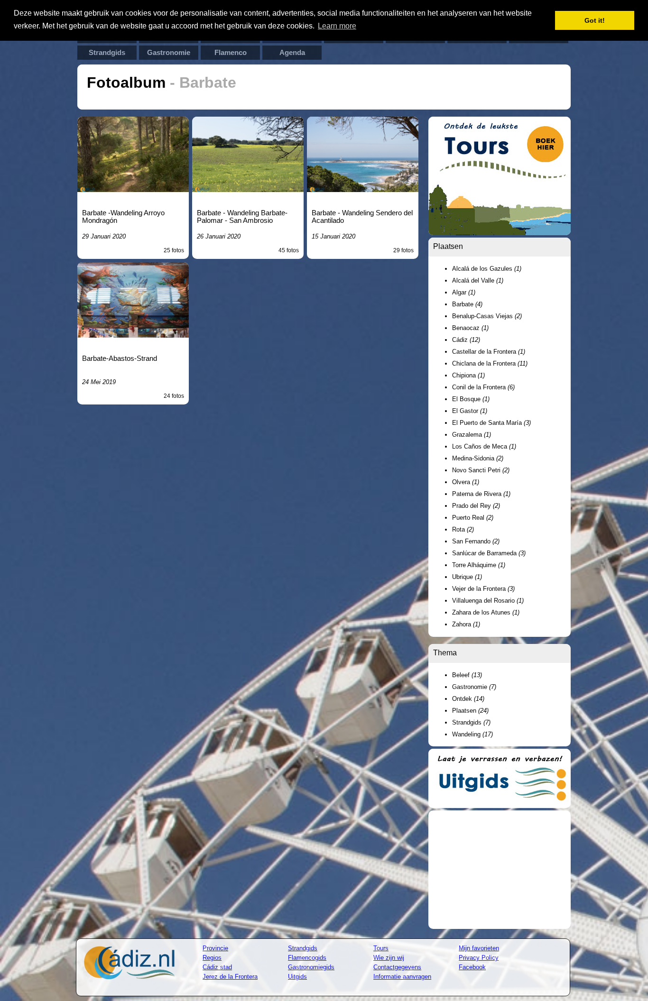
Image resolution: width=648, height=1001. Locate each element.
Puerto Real (472, 517)
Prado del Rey (476, 505)
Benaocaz (470, 327)
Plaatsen (470, 710)
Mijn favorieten (479, 948)
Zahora (466, 624)
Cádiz (466, 339)
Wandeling (472, 734)
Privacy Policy (479, 957)
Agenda (292, 52)
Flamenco (230, 52)
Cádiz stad (217, 967)
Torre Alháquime (478, 565)
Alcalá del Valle (477, 280)
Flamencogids (307, 957)
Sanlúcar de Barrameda (489, 553)
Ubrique (467, 576)
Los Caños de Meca (484, 446)
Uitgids (297, 976)
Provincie (215, 948)
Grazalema (471, 434)
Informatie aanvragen (402, 976)
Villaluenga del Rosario (488, 600)
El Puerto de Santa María (491, 422)
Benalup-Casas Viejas (487, 316)
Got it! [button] (594, 20)
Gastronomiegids (311, 967)
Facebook (472, 967)
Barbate (467, 304)
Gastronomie (168, 52)
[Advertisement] (499, 869)
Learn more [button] (337, 26)
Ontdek (468, 698)
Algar (463, 292)
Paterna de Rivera (481, 493)
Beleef (467, 675)
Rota (463, 529)
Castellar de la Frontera (488, 351)
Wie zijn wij (388, 957)
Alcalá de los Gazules (486, 268)
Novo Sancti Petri (480, 470)
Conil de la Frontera (483, 387)
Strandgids (107, 52)
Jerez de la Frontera (230, 976)
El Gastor (469, 410)
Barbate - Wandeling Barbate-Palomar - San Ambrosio (242, 216)
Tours (381, 948)
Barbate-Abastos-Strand (119, 358)
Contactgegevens (397, 967)
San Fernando (476, 541)
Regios (212, 957)
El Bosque (471, 399)
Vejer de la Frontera (483, 588)
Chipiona (468, 375)
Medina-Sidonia (477, 458)
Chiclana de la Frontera (490, 363)
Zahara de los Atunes (485, 612)
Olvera (465, 482)
